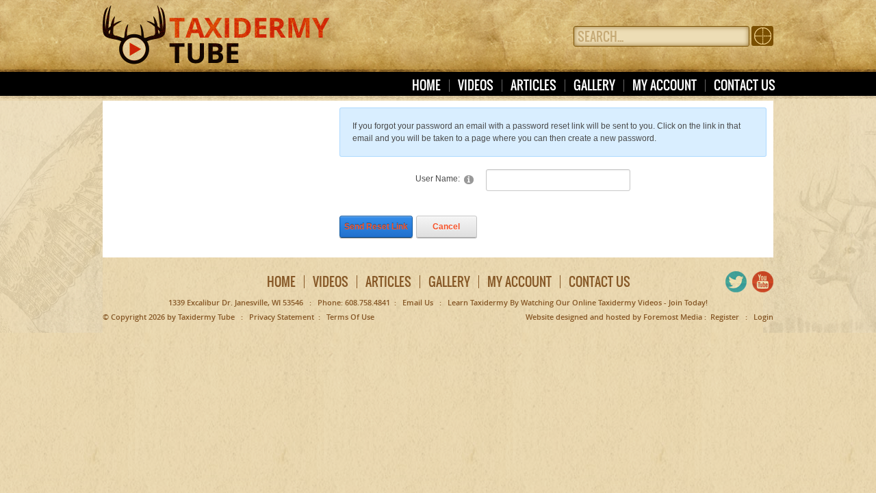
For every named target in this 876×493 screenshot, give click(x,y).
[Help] (469, 179)
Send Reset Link (376, 226)
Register (724, 317)
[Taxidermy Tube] (216, 29)
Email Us (417, 302)
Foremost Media (672, 317)
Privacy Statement (281, 317)
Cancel (446, 226)
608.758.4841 (367, 302)
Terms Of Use (350, 317)
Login (763, 317)
